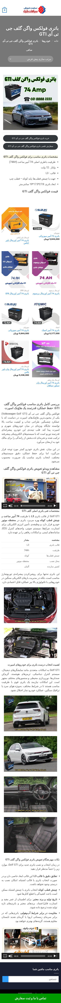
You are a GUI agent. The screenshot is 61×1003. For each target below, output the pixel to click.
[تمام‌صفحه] (5, 505)
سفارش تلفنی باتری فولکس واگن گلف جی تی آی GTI (30, 146)
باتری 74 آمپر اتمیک (50, 330)
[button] (57, 10)
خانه (56, 40)
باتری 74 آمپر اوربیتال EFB (17, 293)
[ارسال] (5, 979)
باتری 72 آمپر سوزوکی (49, 236)
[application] (30, 492)
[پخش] (55, 505)
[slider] (33, 506)
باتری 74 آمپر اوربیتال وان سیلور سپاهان (47, 384)
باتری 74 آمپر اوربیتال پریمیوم (46, 293)
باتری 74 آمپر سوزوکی (18, 330)
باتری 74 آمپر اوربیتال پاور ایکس (17, 241)
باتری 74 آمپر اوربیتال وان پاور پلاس (15, 370)
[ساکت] (10, 505)
